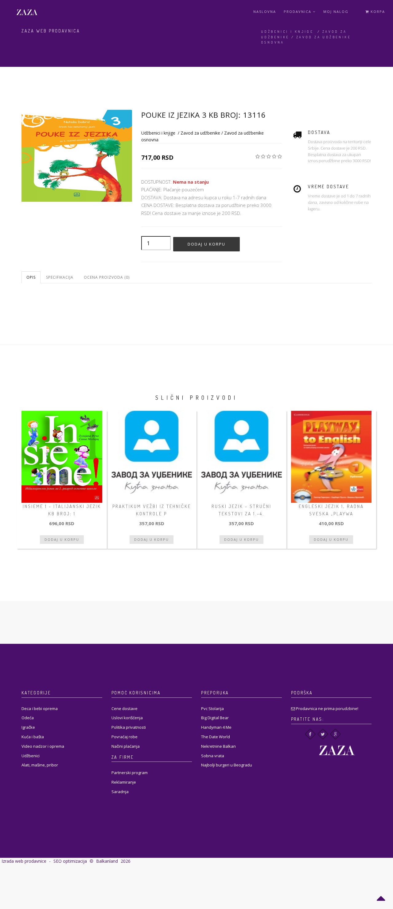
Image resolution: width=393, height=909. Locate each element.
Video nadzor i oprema (42, 746)
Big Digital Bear (215, 717)
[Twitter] (323, 734)
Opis (31, 277)
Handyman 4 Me (216, 727)
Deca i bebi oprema (39, 708)
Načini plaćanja (125, 746)
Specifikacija (59, 277)
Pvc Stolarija (212, 708)
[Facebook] (310, 734)
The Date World (215, 736)
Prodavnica (298, 11)
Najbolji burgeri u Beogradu (226, 765)
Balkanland (107, 861)
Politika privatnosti (128, 727)
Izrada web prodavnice (24, 861)
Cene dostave (124, 708)
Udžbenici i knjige (287, 31)
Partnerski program (129, 772)
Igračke (28, 727)
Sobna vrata (212, 755)
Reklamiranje (123, 782)
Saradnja (120, 791)
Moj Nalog (335, 11)
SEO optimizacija (70, 861)
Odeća (27, 717)
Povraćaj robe (124, 736)
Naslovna (264, 11)
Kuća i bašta (32, 736)
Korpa (377, 11)
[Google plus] (335, 734)
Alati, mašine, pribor (39, 765)
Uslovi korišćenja (127, 717)
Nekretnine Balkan (218, 746)
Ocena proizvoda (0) (107, 277)
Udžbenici (30, 755)
